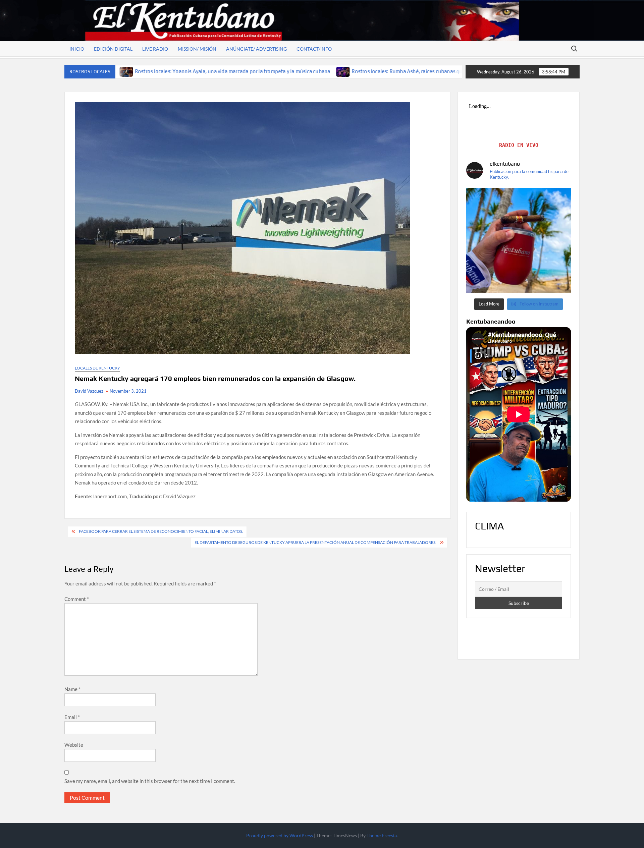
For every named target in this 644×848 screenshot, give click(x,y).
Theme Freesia (382, 835)
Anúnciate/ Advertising (256, 49)
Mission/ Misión (197, 49)
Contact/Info (314, 49)
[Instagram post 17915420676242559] (518, 240)
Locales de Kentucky (97, 368)
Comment (76, 599)
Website (73, 745)
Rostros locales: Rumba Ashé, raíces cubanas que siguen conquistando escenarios (376, 71)
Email (72, 717)
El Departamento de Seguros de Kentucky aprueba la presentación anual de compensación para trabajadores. (315, 542)
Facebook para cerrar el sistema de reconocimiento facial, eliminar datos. (161, 531)
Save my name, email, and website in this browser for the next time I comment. (149, 781)
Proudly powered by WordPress (279, 835)
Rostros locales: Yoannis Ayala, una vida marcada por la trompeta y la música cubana (161, 71)
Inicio (76, 49)
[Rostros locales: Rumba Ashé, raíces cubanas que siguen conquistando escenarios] (272, 71)
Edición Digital (113, 49)
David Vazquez (89, 391)
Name (72, 689)
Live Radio (155, 49)
